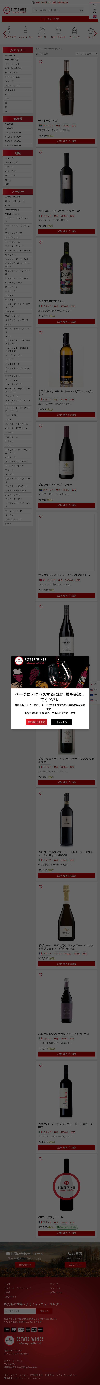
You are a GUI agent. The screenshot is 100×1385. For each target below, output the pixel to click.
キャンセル (62, 722)
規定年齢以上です (36, 722)
